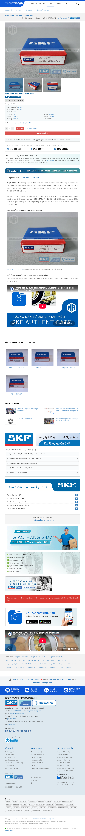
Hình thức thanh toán (37, 763)
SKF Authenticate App (36, 810)
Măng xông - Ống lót (40, 804)
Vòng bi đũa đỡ (41, 801)
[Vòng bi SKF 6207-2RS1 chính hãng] (68, 357)
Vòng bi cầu (8, 801)
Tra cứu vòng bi (9, 810)
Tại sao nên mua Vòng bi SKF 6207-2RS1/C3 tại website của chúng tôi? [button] (26, 454)
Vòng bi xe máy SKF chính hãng (65, 771)
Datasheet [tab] (26, 178)
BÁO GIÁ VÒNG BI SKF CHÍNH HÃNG (26, 679)
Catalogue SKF (73, 807)
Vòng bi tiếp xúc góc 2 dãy (13, 660)
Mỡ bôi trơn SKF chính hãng (64, 757)
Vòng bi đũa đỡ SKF (26, 664)
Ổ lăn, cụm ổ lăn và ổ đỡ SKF (25, 419)
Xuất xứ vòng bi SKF (52, 807)
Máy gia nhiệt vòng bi (25, 807)
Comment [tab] (36, 178)
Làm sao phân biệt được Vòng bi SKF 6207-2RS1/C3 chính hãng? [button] (25, 458)
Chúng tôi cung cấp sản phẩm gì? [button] (17, 472)
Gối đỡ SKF (9, 667)
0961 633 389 (15, 149)
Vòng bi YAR (52, 664)
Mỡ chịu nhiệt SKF (49, 804)
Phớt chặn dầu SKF (20, 667)
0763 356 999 (38, 149)
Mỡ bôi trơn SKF (42, 667)
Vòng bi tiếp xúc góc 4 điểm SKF (31, 660)
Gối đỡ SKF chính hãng (63, 754)
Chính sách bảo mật (36, 752)
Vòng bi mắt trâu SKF (40, 664)
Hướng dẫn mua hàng (30, 128)
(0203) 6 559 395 (11, 724)
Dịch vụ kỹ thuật (9, 765)
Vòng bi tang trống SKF (12, 664)
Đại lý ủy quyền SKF (10, 752)
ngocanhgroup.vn (37, 783)
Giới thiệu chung (9, 754)
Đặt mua (20, 128)
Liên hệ (66, 4)
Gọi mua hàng (43, 133)
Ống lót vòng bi (54, 667)
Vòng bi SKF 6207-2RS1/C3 (14, 269)
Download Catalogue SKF (12, 760)
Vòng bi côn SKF (62, 660)
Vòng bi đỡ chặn (57, 801)
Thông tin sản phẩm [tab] (13, 178)
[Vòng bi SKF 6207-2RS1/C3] (42, 238)
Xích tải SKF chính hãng (63, 765)
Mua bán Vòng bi (17, 819)
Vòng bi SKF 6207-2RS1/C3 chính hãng (19, 16)
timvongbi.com (36, 777)
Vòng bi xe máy (72, 664)
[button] (77, 4)
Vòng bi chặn (48, 801)
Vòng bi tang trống (23, 801)
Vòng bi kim (62, 664)
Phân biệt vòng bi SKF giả (63, 807)
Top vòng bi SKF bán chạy (47, 810)
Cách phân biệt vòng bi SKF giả (65, 782)
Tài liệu (58, 4)
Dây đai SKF (8, 807)
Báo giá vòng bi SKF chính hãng (14, 763)
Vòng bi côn (15, 801)
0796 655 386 (62, 149)
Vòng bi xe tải (31, 667)
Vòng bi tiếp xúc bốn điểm (67, 801)
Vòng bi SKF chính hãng (63, 752)
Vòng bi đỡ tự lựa (32, 801)
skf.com (34, 780)
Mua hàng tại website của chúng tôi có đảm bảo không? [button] (23, 463)
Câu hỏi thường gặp (36, 757)
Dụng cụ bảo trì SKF (66, 667)
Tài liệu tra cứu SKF (10, 757)
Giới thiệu (42, 4)
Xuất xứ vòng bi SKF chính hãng (65, 785)
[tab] (42, 454)
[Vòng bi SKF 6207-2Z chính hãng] (42, 357)
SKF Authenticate (50, 160)
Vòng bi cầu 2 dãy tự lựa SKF (38, 657)
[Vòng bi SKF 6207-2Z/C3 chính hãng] (16, 357)
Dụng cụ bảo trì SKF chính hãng (65, 768)
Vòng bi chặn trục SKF (48, 660)
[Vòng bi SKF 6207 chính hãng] (16, 383)
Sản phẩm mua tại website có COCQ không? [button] (20, 468)
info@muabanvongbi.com (42, 520)
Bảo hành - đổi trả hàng (37, 754)
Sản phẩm (50, 4)
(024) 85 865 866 (11, 719)
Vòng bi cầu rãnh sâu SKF (21, 657)
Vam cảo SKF (34, 807)
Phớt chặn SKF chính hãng (64, 763)
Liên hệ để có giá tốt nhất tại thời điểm (21, 123)
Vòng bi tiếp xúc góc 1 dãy (56, 657)
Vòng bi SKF (27, 810)
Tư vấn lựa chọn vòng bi (11, 768)
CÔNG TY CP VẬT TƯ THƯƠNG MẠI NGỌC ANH (43, 819)
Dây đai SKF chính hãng (63, 760)
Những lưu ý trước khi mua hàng (40, 768)
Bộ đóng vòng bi (43, 807)
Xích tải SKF (16, 807)
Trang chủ (34, 4)
